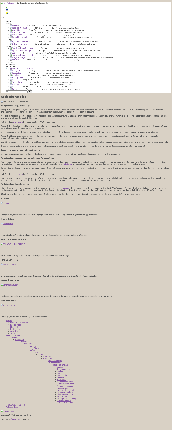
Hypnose (28, 344)
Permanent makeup (65, 392)
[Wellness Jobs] (86, 309)
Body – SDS (62, 396)
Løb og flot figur (17, 325)
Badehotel (47, 358)
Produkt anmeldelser (19, 323)
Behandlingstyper (13, 335)
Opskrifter (14, 331)
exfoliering (68, 164)
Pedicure (32, 346)
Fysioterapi (61, 380)
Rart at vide (15, 329)
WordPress (16, 419)
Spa (58, 373)
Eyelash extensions (65, 403)
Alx (31, 419)
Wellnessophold (64, 401)
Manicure (61, 377)
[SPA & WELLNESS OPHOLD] (86, 248)
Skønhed (14, 327)
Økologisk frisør (64, 369)
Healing (60, 371)
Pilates (36, 348)
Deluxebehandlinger (65, 384)
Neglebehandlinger (65, 382)
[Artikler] (86, 207)
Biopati (60, 367)
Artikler (9, 321)
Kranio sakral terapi (65, 390)
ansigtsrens (18, 122)
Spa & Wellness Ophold (15, 405)
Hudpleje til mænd (60, 365)
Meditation (19, 340)
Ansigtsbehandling (65, 386)
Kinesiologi (24, 342)
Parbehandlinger (55, 361)
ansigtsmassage (63, 188)
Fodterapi (47, 356)
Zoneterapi (15, 337)
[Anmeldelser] (86, 228)
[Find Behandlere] (86, 268)
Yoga (12, 333)
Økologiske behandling (66, 398)
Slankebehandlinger (65, 394)
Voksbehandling (54, 363)
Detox (36, 352)
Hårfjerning (33, 350)
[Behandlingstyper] (86, 289)
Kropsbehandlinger (65, 388)
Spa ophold (62, 375)
